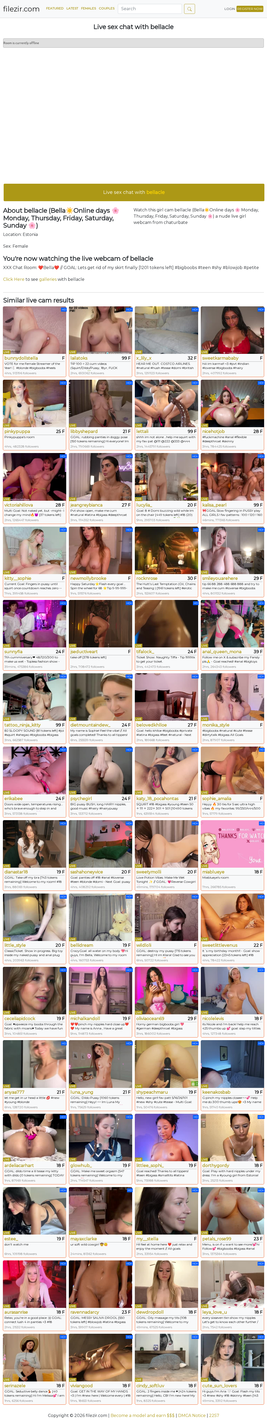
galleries (48, 279)
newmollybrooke (88, 578)
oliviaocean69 (150, 1018)
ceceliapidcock (19, 1018)
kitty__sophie (17, 578)
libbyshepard (84, 431)
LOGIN (229, 9)
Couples (106, 8)
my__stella (147, 1238)
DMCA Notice (192, 1415)
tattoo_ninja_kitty (22, 725)
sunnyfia (13, 651)
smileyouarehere (220, 578)
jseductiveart (84, 651)
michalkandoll (85, 1018)
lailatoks (78, 358)
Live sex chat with (134, 192)
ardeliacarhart (19, 1165)
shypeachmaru (152, 1092)
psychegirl (81, 798)
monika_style (215, 725)
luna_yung (81, 1092)
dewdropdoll (150, 1312)
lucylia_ (144, 505)
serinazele (15, 1385)
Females (88, 8)
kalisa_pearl (214, 505)
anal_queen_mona (221, 651)
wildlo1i (143, 945)
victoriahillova (18, 505)
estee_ (11, 1238)
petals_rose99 (216, 1238)
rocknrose (146, 578)
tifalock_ (145, 651)
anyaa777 (14, 1092)
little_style (15, 945)
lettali (142, 431)
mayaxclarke (83, 1238)
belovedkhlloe (151, 725)
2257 (214, 1415)
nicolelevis (213, 1018)
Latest (72, 8)
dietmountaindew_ (90, 725)
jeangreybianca (86, 505)
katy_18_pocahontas (157, 798)
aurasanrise (16, 1312)
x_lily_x (143, 358)
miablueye (213, 871)
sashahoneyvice (86, 871)
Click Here (14, 279)
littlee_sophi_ (150, 1165)
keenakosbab (216, 1092)
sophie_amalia (216, 798)
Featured (55, 8)
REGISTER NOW (250, 9)
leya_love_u (214, 1312)
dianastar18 (16, 871)
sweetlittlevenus (219, 945)
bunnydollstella (21, 358)
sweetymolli (148, 871)
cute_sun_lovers (219, 1385)
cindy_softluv (150, 1385)
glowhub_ (81, 1165)
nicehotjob (213, 431)
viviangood (81, 1385)
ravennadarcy (84, 1312)
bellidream (81, 945)
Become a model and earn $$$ (143, 1415)
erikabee (13, 798)
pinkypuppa (17, 431)
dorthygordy (215, 1165)
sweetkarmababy (220, 358)
